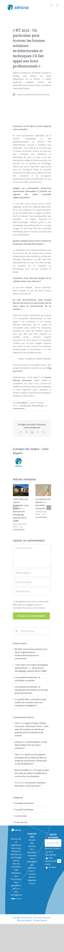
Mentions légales (24, 920)
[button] (15, 507)
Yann (17, 754)
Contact (32, 874)
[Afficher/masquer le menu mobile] (57, 5)
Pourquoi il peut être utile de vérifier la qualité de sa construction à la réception (32, 773)
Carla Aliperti (22, 402)
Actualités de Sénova (24, 803)
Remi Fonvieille (22, 770)
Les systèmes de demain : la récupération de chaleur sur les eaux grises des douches (31, 689)
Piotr (17, 723)
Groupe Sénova (40, 920)
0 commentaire (19, 528)
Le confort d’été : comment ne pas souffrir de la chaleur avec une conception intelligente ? (30, 702)
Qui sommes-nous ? (32, 867)
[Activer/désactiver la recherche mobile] (51, 5)
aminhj (18, 741)
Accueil (32, 839)
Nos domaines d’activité (32, 852)
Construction (25, 405)
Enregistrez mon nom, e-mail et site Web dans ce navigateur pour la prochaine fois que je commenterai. (30, 604)
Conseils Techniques (24, 809)
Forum (32, 883)
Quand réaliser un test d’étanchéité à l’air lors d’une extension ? (31, 744)
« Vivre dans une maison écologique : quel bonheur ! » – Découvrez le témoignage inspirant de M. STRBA (32, 667)
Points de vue (37, 405)
